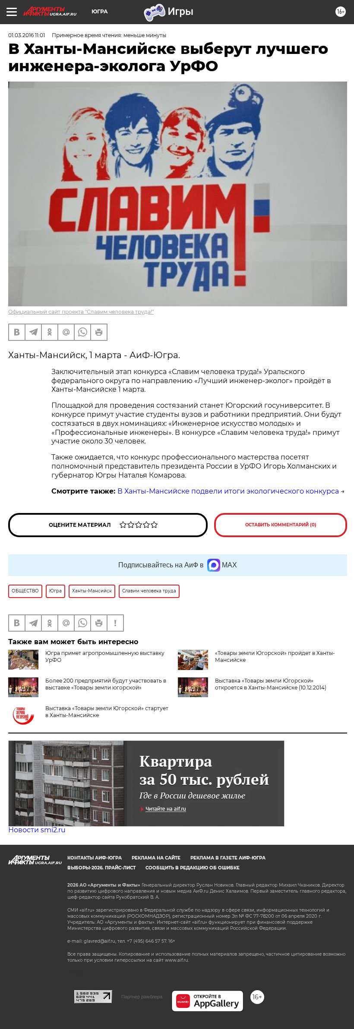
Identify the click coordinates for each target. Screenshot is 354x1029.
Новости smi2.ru (37, 830)
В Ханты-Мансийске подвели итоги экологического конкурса (228, 491)
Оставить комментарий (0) (280, 525)
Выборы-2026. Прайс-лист (101, 868)
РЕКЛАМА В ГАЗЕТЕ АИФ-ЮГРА (228, 858)
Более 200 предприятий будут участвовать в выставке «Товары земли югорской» (105, 684)
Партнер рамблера (141, 996)
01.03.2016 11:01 (26, 35)
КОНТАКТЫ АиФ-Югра (94, 858)
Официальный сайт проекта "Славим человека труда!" (81, 311)
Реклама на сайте (156, 858)
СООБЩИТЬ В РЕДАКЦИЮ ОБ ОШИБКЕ (192, 868)
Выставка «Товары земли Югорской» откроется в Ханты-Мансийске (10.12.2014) (270, 684)
